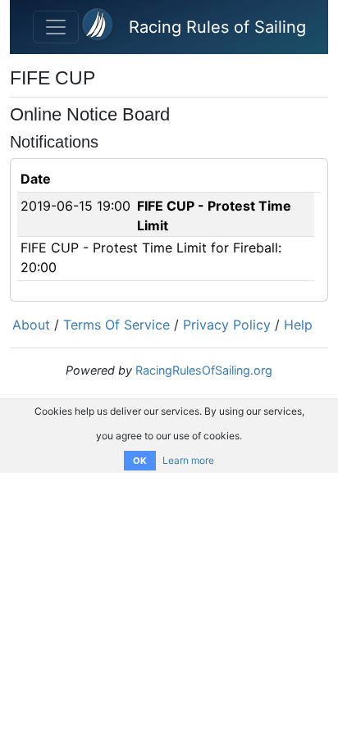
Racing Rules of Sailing (217, 27)
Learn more (188, 460)
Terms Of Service (116, 324)
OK (140, 460)
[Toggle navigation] (56, 27)
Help (298, 324)
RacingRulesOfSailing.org (203, 370)
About (31, 324)
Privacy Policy (227, 324)
